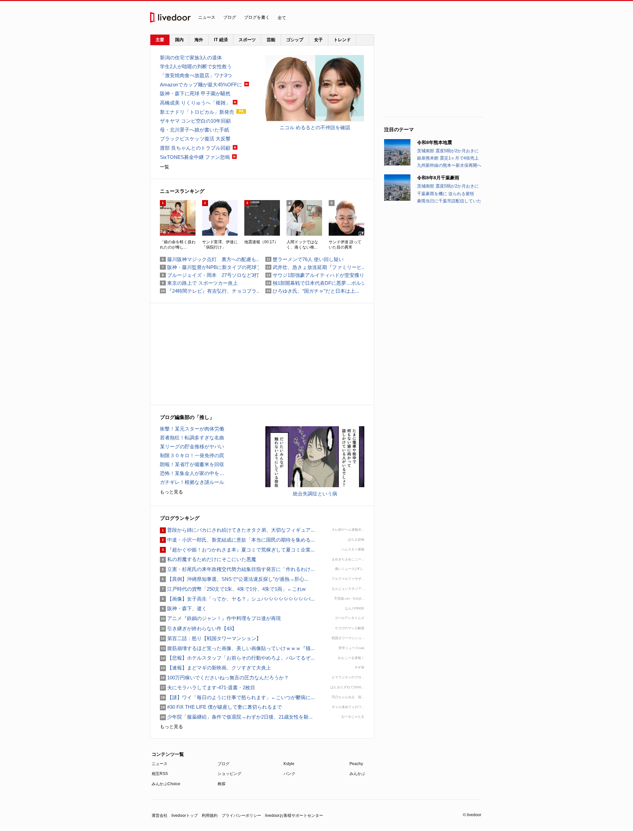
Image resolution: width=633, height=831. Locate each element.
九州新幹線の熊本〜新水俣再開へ (449, 165)
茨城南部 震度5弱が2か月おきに (448, 150)
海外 (199, 39)
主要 (160, 39)
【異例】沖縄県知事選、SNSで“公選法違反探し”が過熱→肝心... (234, 579)
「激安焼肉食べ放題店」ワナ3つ (196, 75)
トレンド (342, 39)
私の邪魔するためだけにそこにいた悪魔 (208, 559)
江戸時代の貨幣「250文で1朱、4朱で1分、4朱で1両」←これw (233, 588)
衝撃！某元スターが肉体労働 (192, 428)
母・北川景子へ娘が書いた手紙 (194, 130)
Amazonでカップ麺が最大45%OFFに (201, 84)
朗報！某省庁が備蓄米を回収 (192, 464)
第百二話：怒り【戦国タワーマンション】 (210, 638)
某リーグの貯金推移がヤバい (192, 446)
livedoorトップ (184, 815)
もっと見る (171, 491)
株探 (222, 784)
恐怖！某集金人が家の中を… (192, 473)
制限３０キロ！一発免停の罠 (192, 455)
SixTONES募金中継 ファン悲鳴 (195, 157)
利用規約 (210, 815)
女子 (318, 39)
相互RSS (160, 773)
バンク (289, 773)
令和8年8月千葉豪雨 (438, 177)
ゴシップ (294, 39)
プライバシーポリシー (241, 815)
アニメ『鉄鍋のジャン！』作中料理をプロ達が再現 (220, 618)
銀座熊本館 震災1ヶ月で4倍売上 (448, 158)
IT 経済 (221, 39)
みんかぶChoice (166, 784)
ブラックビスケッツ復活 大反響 (195, 138)
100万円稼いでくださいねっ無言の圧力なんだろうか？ (224, 677)
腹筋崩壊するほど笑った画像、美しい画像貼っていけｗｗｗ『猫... (237, 648)
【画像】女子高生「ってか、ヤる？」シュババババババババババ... (237, 598)
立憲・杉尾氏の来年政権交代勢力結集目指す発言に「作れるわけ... (237, 569)
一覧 (164, 166)
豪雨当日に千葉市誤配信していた (449, 200)
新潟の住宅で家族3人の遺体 (191, 57)
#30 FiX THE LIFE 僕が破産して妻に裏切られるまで (221, 706)
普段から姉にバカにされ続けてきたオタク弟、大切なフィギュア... (237, 529)
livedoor (170, 17)
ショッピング (229, 773)
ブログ (229, 17)
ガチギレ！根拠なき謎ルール (192, 482)
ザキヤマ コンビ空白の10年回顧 (195, 121)
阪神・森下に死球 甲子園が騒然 (195, 93)
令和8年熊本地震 (434, 142)
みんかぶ (357, 773)
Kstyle (289, 763)
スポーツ (247, 39)
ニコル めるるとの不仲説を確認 (315, 127)
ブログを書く (257, 17)
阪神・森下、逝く (183, 608)
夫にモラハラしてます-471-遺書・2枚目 (207, 687)
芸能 (271, 39)
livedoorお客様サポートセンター (294, 815)
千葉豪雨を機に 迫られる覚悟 (445, 193)
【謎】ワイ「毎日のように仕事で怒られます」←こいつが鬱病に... (237, 697)
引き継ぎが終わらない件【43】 (198, 628)
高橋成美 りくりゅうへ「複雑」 (195, 102)
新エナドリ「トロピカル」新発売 (197, 112)
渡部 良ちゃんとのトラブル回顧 (195, 148)
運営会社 (159, 815)
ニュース (206, 17)
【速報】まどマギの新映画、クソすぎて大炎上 (215, 667)
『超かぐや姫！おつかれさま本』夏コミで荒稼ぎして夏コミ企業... (237, 549)
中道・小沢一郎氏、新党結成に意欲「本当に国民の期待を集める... (237, 539)
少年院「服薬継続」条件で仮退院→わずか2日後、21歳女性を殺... (236, 716)
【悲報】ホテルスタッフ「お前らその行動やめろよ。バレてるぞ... (237, 657)
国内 (179, 39)
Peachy (356, 763)
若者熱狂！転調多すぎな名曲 (192, 437)
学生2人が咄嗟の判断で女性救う (196, 66)
